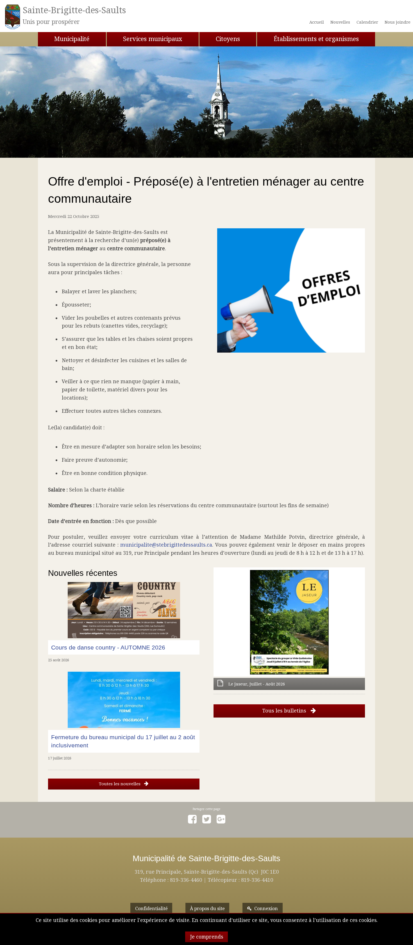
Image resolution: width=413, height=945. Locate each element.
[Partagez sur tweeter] (206, 819)
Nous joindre (397, 22)
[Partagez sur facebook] (192, 819)
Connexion (266, 908)
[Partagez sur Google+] (221, 819)
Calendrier (367, 22)
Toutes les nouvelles (120, 783)
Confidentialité (151, 908)
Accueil (316, 22)
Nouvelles (340, 22)
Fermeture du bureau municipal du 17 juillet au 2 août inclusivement (123, 741)
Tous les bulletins (285, 711)
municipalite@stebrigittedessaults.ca (166, 545)
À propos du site (207, 908)
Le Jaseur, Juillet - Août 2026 (256, 684)
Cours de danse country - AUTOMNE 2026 (108, 647)
